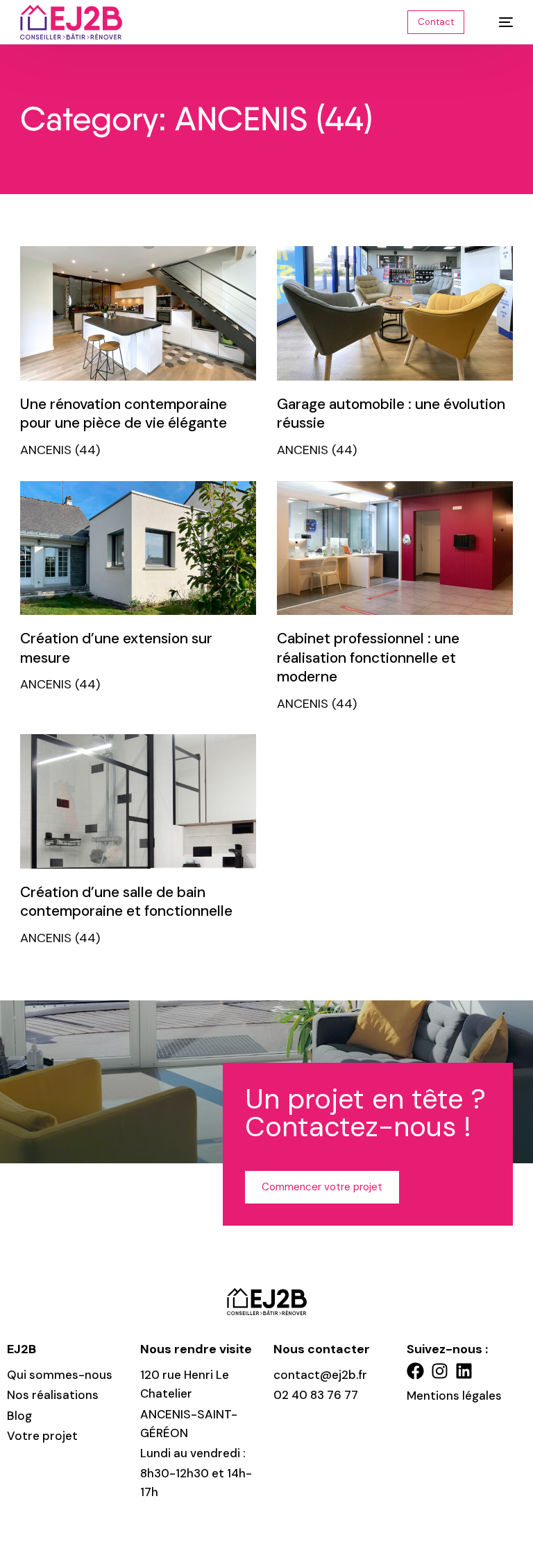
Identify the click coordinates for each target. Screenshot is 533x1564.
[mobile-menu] (499, 22)
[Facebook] (415, 1371)
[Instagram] (439, 1371)
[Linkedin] (464, 1371)
